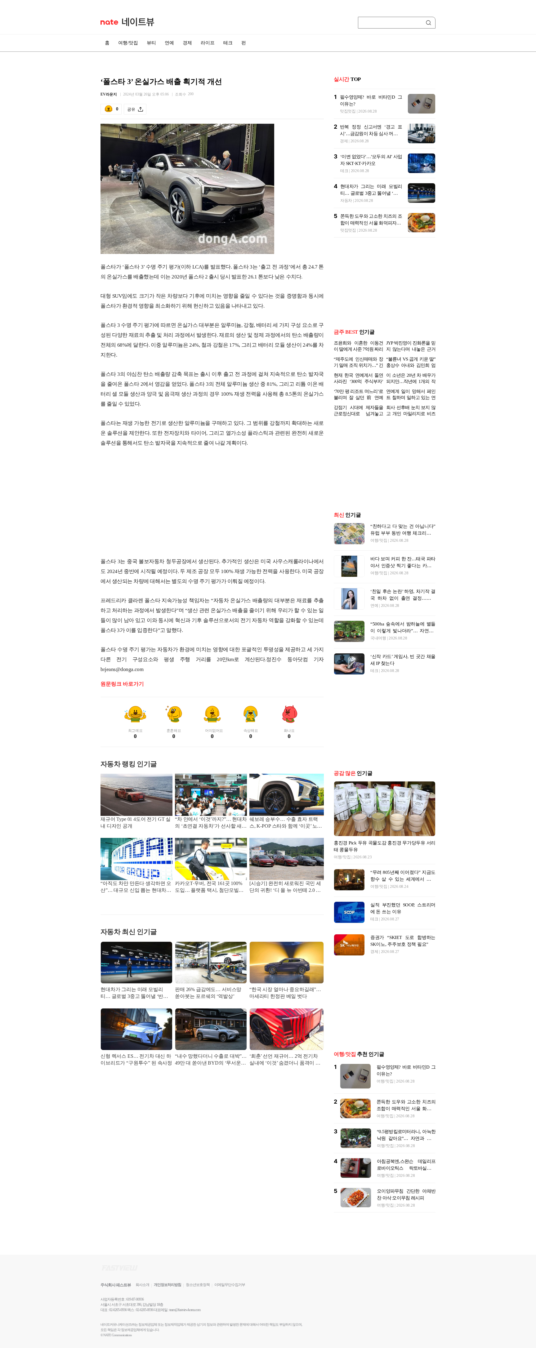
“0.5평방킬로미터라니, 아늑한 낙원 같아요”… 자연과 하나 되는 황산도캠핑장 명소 (406, 1138)
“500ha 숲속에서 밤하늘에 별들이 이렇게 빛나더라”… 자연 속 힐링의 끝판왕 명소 (403, 630)
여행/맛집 (128, 42)
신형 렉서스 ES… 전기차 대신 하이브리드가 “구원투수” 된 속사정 (136, 1059)
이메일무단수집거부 (229, 1285)
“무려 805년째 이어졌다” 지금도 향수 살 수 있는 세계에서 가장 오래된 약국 (403, 879)
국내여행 (378, 638)
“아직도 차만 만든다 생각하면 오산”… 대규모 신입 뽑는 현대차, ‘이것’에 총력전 (135, 887)
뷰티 (151, 42)
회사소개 (142, 1285)
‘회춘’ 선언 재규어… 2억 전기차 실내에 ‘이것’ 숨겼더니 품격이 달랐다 (284, 1060)
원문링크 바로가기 (122, 684)
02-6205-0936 (118, 1310)
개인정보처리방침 (167, 1285)
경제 (187, 42)
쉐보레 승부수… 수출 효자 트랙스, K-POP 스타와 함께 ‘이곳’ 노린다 (285, 823)
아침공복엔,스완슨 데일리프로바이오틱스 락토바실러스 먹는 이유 (406, 1168)
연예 (169, 42)
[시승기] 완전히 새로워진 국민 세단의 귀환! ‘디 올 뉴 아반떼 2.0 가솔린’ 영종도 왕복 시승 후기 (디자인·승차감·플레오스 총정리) (285, 887)
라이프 (208, 42)
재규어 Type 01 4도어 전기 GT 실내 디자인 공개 (135, 822)
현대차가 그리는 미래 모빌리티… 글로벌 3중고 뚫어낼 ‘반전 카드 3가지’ (134, 993)
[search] (429, 22)
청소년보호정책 (198, 1285)
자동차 (346, 200)
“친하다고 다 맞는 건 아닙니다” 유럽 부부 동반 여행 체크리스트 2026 (403, 533)
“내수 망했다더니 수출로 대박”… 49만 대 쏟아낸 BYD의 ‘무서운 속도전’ (211, 1060)
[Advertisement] (212, 502)
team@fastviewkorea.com (184, 1310)
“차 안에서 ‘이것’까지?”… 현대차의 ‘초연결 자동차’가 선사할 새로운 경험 (211, 823)
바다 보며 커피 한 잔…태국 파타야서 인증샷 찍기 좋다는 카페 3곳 (403, 565)
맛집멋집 (348, 111)
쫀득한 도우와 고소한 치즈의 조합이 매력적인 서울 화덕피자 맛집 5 (371, 223)
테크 (228, 42)
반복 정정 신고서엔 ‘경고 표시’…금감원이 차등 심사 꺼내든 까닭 (371, 133)
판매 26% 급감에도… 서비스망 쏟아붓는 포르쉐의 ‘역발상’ (208, 993)
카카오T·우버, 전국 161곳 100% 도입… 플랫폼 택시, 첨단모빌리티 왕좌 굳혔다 (209, 887)
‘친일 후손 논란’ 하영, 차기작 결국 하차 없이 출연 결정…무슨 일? (403, 598)
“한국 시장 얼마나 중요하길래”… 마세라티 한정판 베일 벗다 (285, 993)
